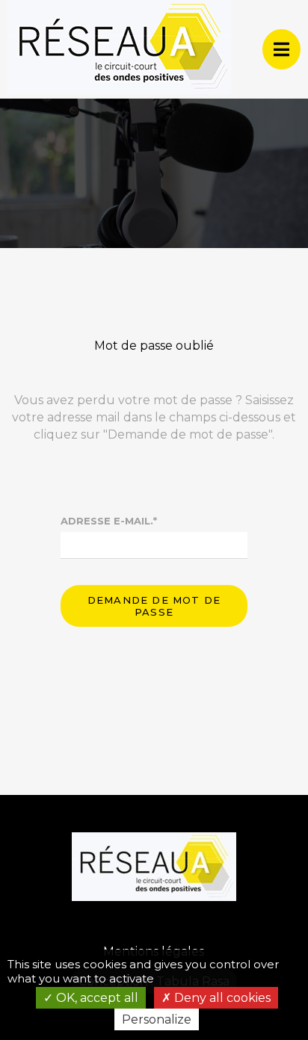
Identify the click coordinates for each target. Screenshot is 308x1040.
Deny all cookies (221, 998)
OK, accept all (95, 998)
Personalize (156, 1019)
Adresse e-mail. (109, 521)
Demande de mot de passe (154, 606)
